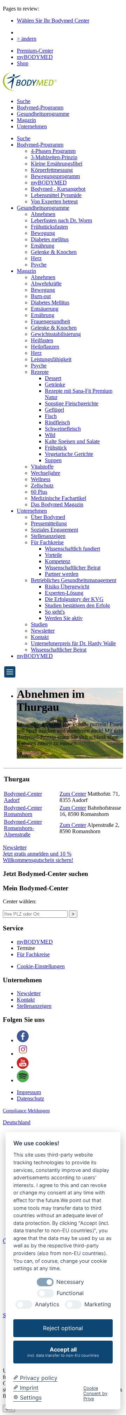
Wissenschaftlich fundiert (72, 549)
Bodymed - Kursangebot (58, 189)
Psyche (39, 265)
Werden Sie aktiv (64, 618)
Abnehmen (43, 214)
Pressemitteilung (49, 523)
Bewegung (43, 233)
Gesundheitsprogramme (43, 114)
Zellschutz (42, 485)
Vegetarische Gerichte (69, 454)
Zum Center (72, 794)
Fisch (51, 416)
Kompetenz (57, 561)
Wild (50, 435)
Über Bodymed (48, 517)
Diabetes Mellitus (50, 302)
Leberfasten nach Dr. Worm (61, 220)
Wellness (40, 479)
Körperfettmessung (52, 170)
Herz (36, 258)
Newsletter (43, 631)
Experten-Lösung (64, 593)
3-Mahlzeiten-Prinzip (54, 157)
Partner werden (61, 574)
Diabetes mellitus (50, 239)
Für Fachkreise (47, 542)
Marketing (97, 1304)
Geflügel (54, 410)
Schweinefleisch (63, 429)
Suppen (53, 460)
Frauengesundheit (50, 321)
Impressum (29, 1092)
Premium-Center (35, 51)
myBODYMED (35, 57)
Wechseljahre (45, 473)
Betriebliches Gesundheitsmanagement (73, 580)
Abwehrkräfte (46, 284)
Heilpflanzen (45, 347)
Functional (70, 1293)
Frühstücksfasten (49, 227)
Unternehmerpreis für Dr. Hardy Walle (73, 643)
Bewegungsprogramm (55, 176)
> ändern (26, 39)
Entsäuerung (44, 309)
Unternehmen (32, 126)
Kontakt (40, 637)
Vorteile (53, 555)
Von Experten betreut (54, 201)
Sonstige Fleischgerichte (71, 403)
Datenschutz (30, 1098)
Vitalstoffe (42, 467)
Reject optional (63, 1328)
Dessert (53, 378)
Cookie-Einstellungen (41, 966)
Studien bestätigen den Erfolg (77, 605)
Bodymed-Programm (40, 107)
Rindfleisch (57, 422)
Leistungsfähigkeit (51, 359)
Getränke (55, 385)
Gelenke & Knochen (54, 252)
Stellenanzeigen (48, 536)
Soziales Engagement (54, 530)
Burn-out (41, 296)
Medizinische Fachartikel (58, 498)
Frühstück (56, 448)
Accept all (63, 1351)
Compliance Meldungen (26, 1110)
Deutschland (16, 1122)
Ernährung (42, 246)
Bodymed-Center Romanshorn (23, 811)
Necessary (70, 1282)
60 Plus (39, 492)
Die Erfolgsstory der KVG (74, 599)
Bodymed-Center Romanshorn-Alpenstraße (23, 828)
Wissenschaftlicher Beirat (72, 568)
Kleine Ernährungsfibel (56, 164)
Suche (23, 101)
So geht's (55, 612)
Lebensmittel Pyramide (56, 195)
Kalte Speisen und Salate (72, 441)
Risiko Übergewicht (67, 586)
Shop (22, 63)
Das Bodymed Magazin (57, 504)
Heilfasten (42, 340)
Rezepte (40, 372)
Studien (39, 624)
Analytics (47, 1304)
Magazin (26, 120)
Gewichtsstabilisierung (56, 334)
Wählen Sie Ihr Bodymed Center (53, 20)
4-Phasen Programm (53, 151)
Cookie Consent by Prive (95, 1394)
